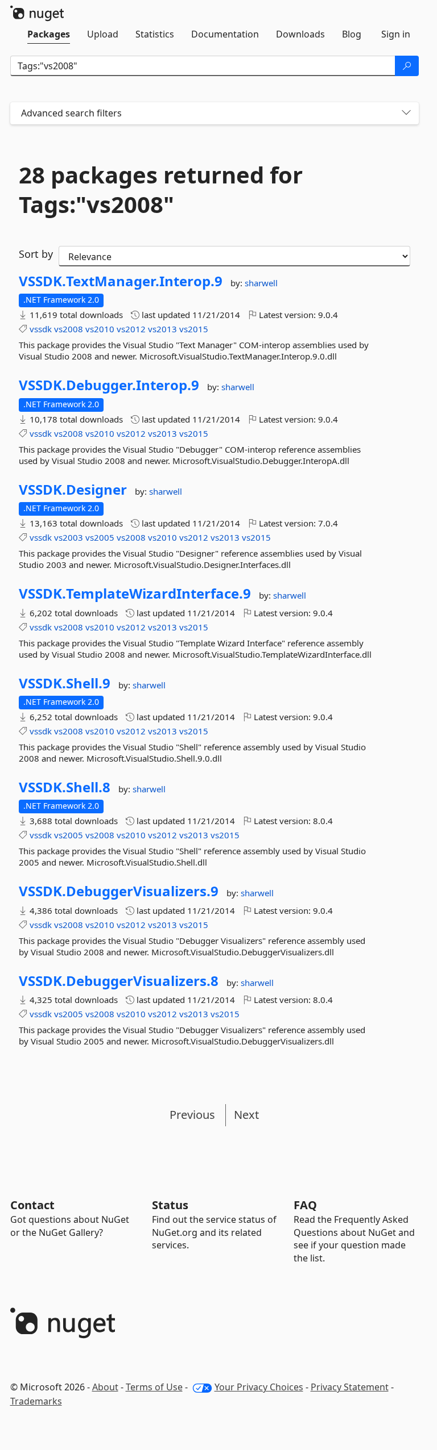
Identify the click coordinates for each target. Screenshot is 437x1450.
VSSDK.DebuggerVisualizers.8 (118, 981)
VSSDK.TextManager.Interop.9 (120, 281)
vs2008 (68, 329)
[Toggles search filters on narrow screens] (406, 113)
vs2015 (193, 329)
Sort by (36, 254)
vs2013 (162, 329)
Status (170, 1205)
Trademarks (36, 1401)
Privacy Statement (350, 1387)
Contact (32, 1205)
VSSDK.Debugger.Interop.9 (109, 385)
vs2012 (131, 329)
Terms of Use (154, 1387)
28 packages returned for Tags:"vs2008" (161, 189)
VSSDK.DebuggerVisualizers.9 (118, 891)
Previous (192, 1114)
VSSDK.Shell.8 (64, 787)
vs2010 (99, 329)
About (105, 1387)
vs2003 (68, 537)
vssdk (41, 329)
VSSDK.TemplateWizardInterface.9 (135, 593)
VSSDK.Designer (73, 489)
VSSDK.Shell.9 (64, 683)
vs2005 (99, 537)
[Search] (407, 66)
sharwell (261, 283)
